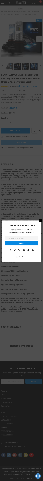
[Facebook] (10, 250)
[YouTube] (32, 250)
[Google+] (19, 250)
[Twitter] (14, 250)
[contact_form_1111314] (38, 476)
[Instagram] (23, 250)
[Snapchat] (28, 250)
